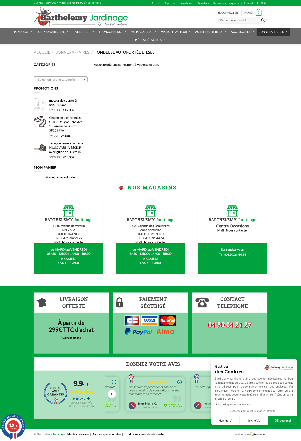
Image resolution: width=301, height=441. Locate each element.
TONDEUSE (21, 31)
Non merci (225, 420)
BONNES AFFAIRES (271, 31)
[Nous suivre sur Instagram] (261, 3)
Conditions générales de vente (144, 434)
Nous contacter (73, 242)
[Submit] (262, 20)
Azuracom (260, 434)
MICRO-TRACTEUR (174, 31)
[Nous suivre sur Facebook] (257, 3)
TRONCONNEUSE (110, 31)
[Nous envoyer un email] (265, 3)
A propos (170, 3)
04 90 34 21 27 (230, 325)
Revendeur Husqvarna (226, 3)
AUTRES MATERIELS (209, 31)
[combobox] (61, 79)
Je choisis (254, 420)
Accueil (156, 3)
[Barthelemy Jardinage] (81, 17)
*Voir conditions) (71, 337)
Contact (248, 3)
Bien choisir (186, 3)
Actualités (203, 3)
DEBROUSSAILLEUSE (51, 31)
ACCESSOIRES (240, 31)
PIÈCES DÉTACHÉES (148, 40)
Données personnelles (107, 434)
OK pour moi (283, 420)
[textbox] (59, 79)
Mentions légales (78, 434)
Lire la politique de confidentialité (233, 404)
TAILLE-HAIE (81, 31)
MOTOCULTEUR (142, 31)
